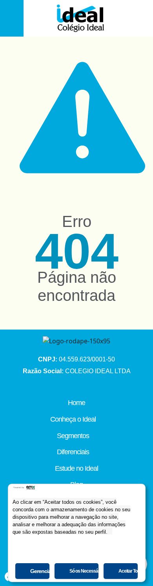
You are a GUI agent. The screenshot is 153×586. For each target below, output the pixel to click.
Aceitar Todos (128, 571)
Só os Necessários (83, 571)
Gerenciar (39, 571)
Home (76, 403)
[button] (11, 18)
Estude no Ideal (76, 468)
